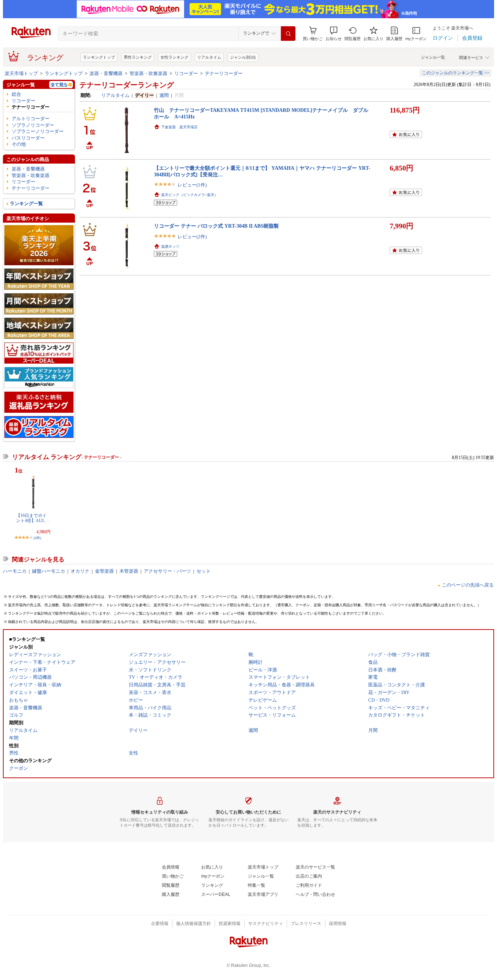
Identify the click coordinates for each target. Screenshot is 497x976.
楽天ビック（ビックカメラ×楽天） (189, 195)
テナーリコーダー (224, 73)
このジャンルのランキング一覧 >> (455, 72)
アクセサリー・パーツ (167, 571)
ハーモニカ (15, 571)
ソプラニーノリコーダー (38, 131)
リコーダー (186, 73)
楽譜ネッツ (170, 246)
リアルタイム (209, 57)
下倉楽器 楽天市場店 (179, 127)
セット (203, 571)
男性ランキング (138, 57)
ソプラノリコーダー (33, 125)
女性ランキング (174, 57)
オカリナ (80, 571)
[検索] (288, 33)
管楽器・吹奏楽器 (148, 73)
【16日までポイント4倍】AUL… (32, 518)
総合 (16, 94)
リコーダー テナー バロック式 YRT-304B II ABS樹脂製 (216, 226)
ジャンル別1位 (243, 57)
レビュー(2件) (192, 236)
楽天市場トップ (21, 73)
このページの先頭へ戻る (468, 585)
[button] (334, 33)
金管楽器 (104, 571)
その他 (19, 144)
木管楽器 (128, 571)
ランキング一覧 (26, 203)
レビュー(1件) (192, 185)
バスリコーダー (28, 138)
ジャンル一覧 (433, 57)
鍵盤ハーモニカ (48, 571)
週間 (164, 95)
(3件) (37, 538)
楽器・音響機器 (106, 73)
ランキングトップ (99, 57)
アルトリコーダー (30, 118)
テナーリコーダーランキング (126, 85)
